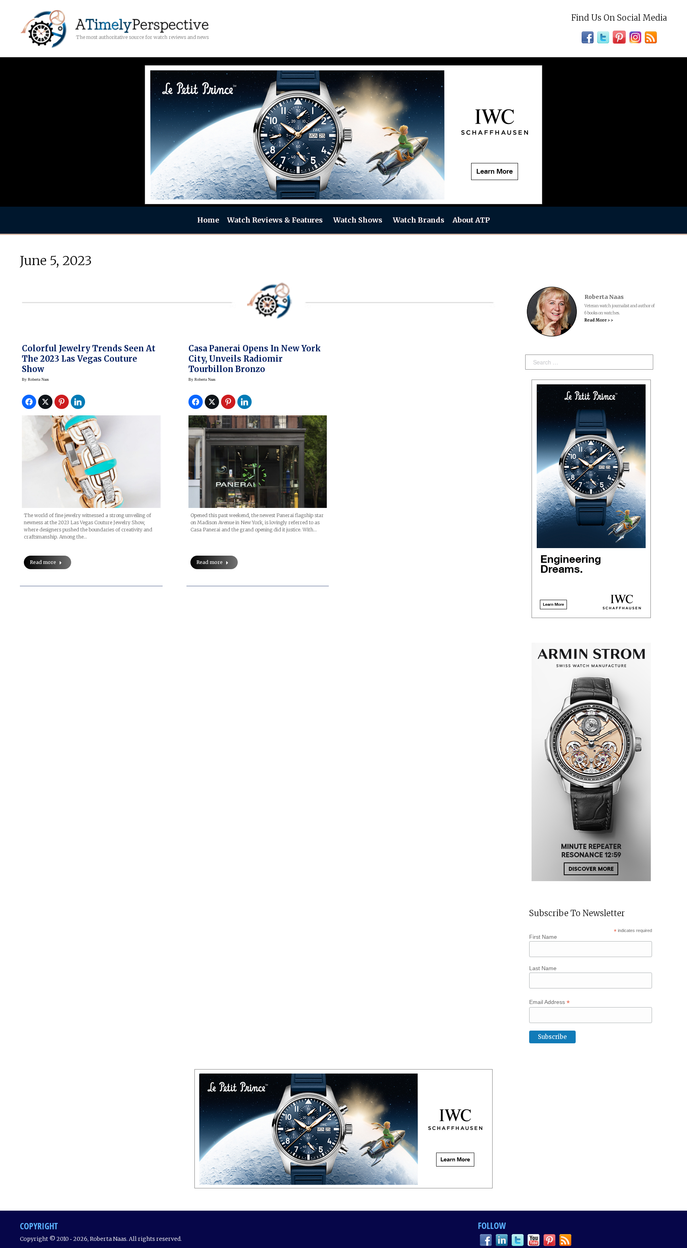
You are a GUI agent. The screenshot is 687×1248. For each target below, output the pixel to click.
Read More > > (598, 320)
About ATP (471, 220)
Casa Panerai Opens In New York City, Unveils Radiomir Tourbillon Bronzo (254, 358)
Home (208, 220)
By (35, 379)
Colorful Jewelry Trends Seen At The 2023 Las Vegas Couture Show (88, 358)
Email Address (549, 1002)
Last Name (543, 968)
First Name (543, 937)
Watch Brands (418, 220)
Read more (43, 562)
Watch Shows (357, 220)
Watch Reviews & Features (275, 220)
